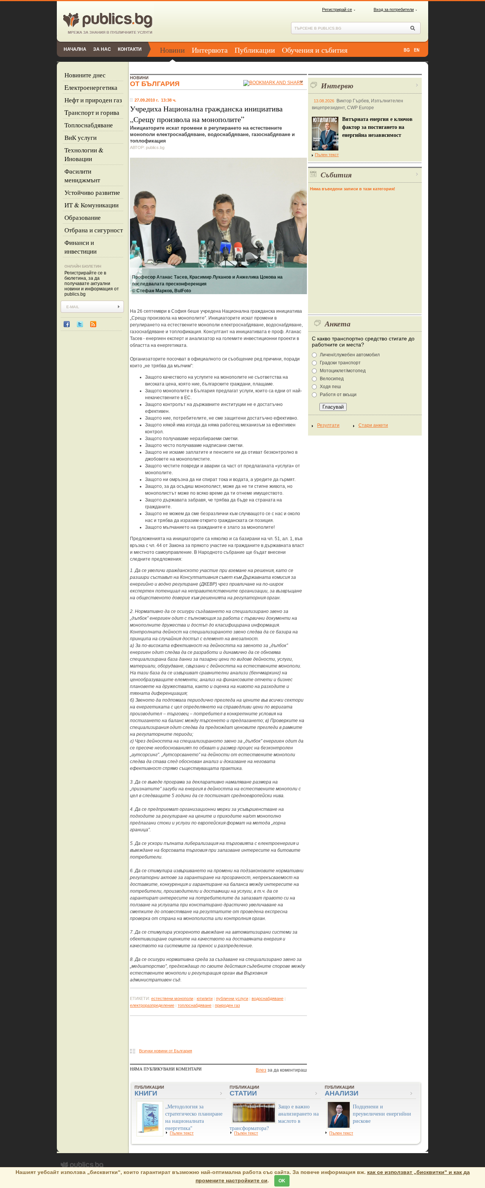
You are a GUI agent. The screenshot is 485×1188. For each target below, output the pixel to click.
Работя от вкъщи (338, 394)
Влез (261, 1070)
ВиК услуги (80, 137)
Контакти (130, 49)
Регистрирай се (337, 9)
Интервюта (210, 50)
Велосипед (332, 378)
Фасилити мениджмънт (82, 175)
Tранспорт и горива (91, 112)
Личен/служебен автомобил (350, 354)
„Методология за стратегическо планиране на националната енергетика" (193, 1117)
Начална (75, 49)
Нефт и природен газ (93, 100)
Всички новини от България (165, 1051)
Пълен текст (327, 154)
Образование (82, 217)
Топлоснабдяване (88, 125)
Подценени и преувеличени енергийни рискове (382, 1113)
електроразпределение (152, 1005)
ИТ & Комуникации (91, 205)
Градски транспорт (340, 362)
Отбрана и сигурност (93, 230)
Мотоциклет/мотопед (343, 370)
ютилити (205, 998)
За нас (102, 49)
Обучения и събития (314, 50)
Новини (172, 50)
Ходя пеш (330, 386)
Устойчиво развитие (92, 192)
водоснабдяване (267, 998)
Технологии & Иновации (83, 154)
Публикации (255, 50)
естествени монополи (172, 998)
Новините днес (85, 75)
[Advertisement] (218, 1034)
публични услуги (232, 998)
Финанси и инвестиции (80, 246)
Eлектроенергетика (90, 87)
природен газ (227, 1005)
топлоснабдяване (194, 1005)
